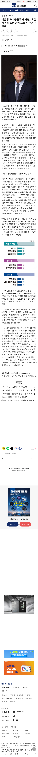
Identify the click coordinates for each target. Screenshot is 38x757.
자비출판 (18, 1)
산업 (34, 10)
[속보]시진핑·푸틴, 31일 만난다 (15, 397)
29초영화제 (16, 737)
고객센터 (4, 701)
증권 (21, 10)
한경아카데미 (5, 733)
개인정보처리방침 (6, 698)
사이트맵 (12, 701)
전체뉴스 (4, 10)
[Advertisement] (19, 561)
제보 (24, 1)
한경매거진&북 (5, 1)
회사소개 (4, 695)
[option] (19, 604)
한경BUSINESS (8, 16)
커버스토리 (14, 10)
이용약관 (28, 695)
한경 (6, 687)
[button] (34, 1)
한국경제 (4, 730)
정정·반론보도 (29, 698)
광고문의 (20, 695)
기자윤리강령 (19, 698)
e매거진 (29, 1)
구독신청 (13, 524)
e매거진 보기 (25, 524)
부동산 (28, 10)
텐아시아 (16, 733)
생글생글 (27, 733)
